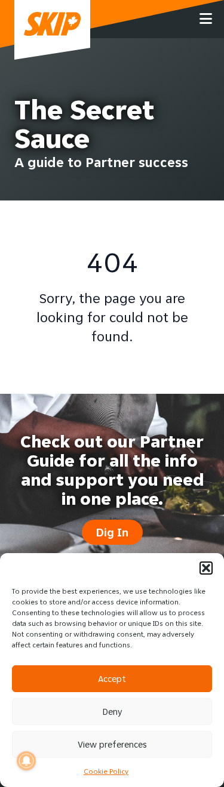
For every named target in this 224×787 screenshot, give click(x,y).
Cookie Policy (106, 771)
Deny (112, 711)
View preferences (112, 744)
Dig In (112, 532)
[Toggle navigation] (206, 19)
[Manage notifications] (26, 760)
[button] (206, 568)
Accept (112, 678)
